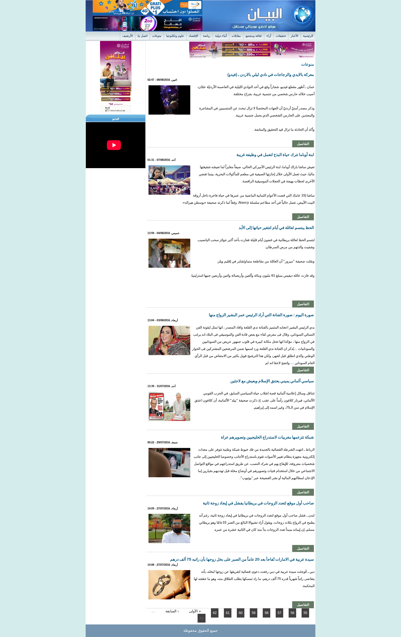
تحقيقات (281, 35)
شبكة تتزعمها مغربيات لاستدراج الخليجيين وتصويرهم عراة (267, 437)
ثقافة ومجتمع (254, 35)
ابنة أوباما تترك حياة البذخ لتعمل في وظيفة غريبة (275, 154)
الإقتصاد (193, 35)
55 (305, 613)
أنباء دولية (221, 35)
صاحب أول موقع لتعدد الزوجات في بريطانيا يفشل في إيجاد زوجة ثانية (258, 503)
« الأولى (195, 611)
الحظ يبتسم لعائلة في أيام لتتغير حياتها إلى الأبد (276, 227)
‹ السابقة (172, 611)
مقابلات (236, 35)
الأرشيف (127, 35)
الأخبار (294, 35)
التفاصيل (303, 144)
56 (292, 613)
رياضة (206, 35)
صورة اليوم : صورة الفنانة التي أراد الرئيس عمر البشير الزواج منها (261, 315)
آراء (268, 35)
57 (279, 613)
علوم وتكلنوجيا (175, 35)
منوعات (156, 35)
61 (228, 613)
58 (266, 613)
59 (253, 613)
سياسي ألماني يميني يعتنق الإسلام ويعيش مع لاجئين (272, 381)
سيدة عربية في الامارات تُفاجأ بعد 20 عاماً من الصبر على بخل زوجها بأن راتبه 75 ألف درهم (242, 559)
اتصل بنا (142, 35)
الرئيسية (308, 35)
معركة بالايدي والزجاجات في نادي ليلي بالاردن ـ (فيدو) (270, 74)
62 (215, 613)
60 (240, 613)
